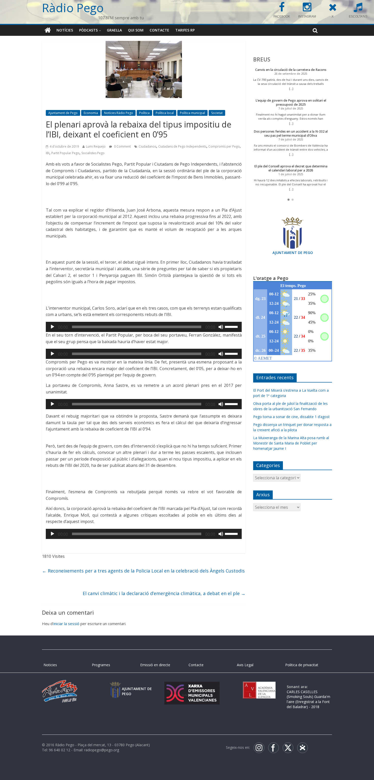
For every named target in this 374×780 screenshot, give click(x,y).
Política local (165, 113)
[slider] (232, 326)
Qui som (135, 30)
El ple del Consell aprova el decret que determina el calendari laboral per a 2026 (290, 168)
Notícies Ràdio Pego (118, 113)
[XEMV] (191, 686)
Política (144, 113)
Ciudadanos (147, 146)
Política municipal (192, 113)
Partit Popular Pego (65, 153)
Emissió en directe (155, 664)
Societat (217, 113)
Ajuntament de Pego (63, 113)
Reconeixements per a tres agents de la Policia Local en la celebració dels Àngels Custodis (143, 571)
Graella (114, 30)
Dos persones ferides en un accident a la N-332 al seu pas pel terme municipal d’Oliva (291, 133)
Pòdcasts (88, 30)
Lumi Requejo (96, 146)
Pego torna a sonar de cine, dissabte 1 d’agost (291, 416)
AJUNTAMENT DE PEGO (292, 252)
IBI (47, 153)
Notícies (64, 30)
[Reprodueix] (52, 326)
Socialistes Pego (93, 153)
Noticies (50, 664)
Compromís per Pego (224, 146)
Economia (91, 113)
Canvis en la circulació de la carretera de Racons (290, 70)
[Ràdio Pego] (47, 30)
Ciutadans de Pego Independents (182, 146)
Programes (101, 664)
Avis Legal (245, 664)
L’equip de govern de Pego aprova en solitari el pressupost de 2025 (290, 102)
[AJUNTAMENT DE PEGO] (115, 686)
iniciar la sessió (66, 623)
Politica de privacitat (301, 664)
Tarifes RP (185, 30)
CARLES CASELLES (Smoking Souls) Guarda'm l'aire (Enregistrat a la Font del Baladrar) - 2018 (308, 699)
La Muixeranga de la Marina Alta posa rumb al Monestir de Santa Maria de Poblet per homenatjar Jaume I (291, 443)
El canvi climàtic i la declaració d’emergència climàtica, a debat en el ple (164, 593)
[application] (144, 327)
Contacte (159, 30)
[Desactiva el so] (220, 326)
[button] (288, 200)
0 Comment (122, 146)
